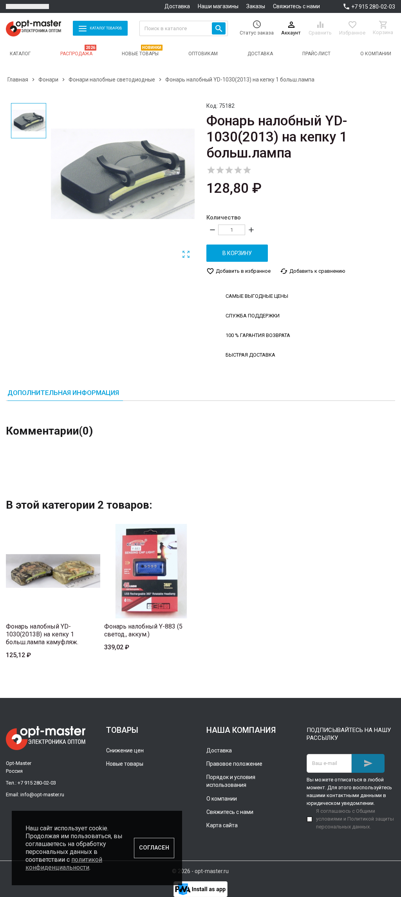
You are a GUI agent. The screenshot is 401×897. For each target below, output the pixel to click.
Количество (223, 217)
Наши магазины (218, 6)
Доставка (177, 6)
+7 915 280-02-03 (373, 7)
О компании (221, 799)
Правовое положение (234, 764)
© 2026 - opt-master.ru (200, 871)
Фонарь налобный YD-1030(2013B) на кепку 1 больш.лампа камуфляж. (42, 634)
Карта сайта (222, 825)
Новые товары (124, 764)
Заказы (255, 6)
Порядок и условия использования (230, 781)
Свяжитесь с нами (296, 6)
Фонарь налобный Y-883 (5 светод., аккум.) (143, 630)
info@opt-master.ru (42, 794)
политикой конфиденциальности (63, 863)
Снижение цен (125, 750)
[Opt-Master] (33, 28)
